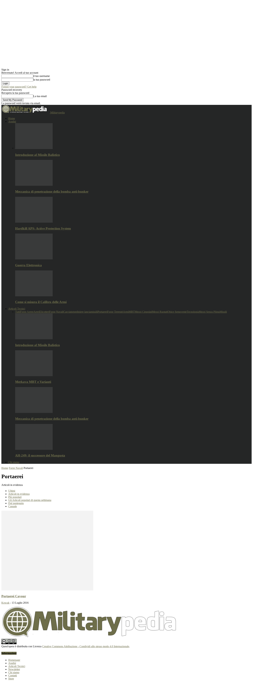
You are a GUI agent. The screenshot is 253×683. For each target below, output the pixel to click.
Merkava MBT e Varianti (33, 382)
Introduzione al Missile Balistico (37, 155)
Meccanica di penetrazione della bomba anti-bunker (51, 191)
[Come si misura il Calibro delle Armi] (34, 295)
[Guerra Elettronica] (34, 258)
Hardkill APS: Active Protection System (43, 228)
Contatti (12, 675)
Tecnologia (193, 311)
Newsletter (14, 669)
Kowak (5, 602)
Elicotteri (44, 311)
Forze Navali (56, 311)
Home (11, 118)
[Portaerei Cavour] (47, 589)
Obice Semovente (177, 311)
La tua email (40, 96)
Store (11, 678)
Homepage (14, 660)
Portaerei (102, 311)
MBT (132, 311)
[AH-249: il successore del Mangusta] (34, 448)
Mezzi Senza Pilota (209, 311)
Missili (223, 311)
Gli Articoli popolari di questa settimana (29, 500)
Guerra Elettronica (28, 265)
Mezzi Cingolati (143, 311)
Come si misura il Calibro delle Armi (41, 302)
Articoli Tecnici (16, 308)
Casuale (12, 506)
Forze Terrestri (115, 311)
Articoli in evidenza (19, 493)
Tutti (17, 311)
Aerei (36, 311)
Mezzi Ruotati (159, 311)
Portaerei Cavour (13, 596)
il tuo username (41, 76)
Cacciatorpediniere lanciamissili (80, 311)
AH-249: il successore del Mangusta (40, 455)
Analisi (12, 121)
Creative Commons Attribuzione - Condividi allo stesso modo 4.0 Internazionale (85, 646)
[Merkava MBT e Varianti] (34, 375)
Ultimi (11, 490)
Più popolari (15, 497)
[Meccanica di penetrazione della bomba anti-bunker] (34, 184)
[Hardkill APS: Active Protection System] (34, 221)
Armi (126, 311)
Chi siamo (13, 462)
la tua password (41, 79)
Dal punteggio (16, 503)
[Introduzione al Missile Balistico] (34, 148)
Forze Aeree (26, 311)
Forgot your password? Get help (18, 86)
